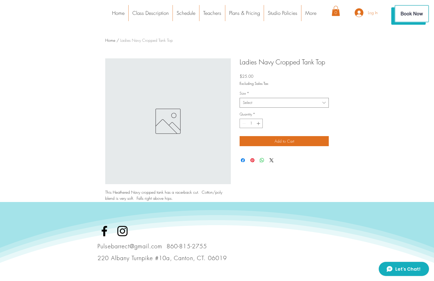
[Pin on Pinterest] (252, 160)
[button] (310, 13)
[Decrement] (243, 123)
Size (244, 93)
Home (110, 40)
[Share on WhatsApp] (262, 160)
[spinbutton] (251, 123)
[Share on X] (271, 160)
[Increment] (259, 123)
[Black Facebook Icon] (104, 231)
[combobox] (284, 103)
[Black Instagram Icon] (122, 231)
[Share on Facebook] (243, 160)
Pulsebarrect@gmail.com (129, 246)
